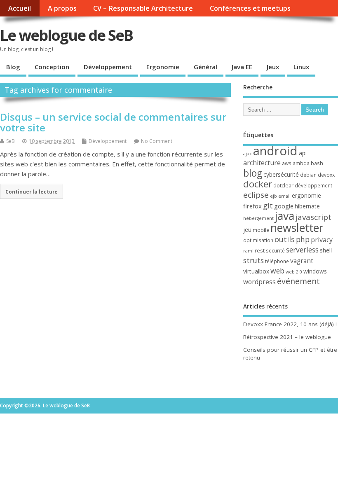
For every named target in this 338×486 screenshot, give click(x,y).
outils (285, 239)
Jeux (273, 67)
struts (253, 260)
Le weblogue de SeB (66, 35)
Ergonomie (162, 67)
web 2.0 (294, 272)
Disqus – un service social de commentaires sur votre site (113, 122)
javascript (313, 217)
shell (326, 250)
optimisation (258, 240)
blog (252, 173)
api (303, 153)
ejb (273, 196)
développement (313, 185)
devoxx (326, 174)
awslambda (296, 163)
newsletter (297, 227)
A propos (62, 8)
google (283, 206)
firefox (252, 206)
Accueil (19, 8)
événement (298, 281)
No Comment (156, 141)
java (284, 215)
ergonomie (306, 195)
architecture (262, 162)
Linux (301, 67)
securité (275, 250)
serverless (302, 250)
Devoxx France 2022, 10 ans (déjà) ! (290, 324)
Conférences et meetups (250, 8)
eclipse (256, 194)
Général (205, 67)
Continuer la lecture (31, 191)
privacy (322, 239)
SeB (10, 141)
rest (260, 250)
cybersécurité (281, 174)
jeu (247, 230)
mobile (261, 230)
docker (257, 184)
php (303, 239)
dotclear (283, 185)
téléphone (277, 261)
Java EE (242, 67)
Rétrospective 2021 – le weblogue (287, 337)
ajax (247, 154)
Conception (52, 67)
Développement (108, 67)
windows (315, 271)
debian (308, 174)
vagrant (301, 260)
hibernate (307, 206)
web (277, 271)
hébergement (258, 218)
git (268, 205)
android (275, 151)
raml (248, 251)
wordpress (259, 281)
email (284, 196)
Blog (13, 67)
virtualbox (256, 271)
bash (317, 163)
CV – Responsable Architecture (143, 8)
